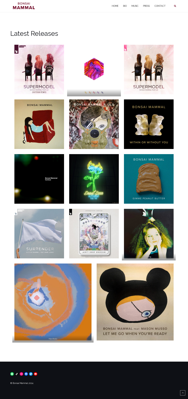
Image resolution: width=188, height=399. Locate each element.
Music (134, 5)
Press (146, 5)
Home (115, 5)
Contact (160, 5)
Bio (125, 5)
